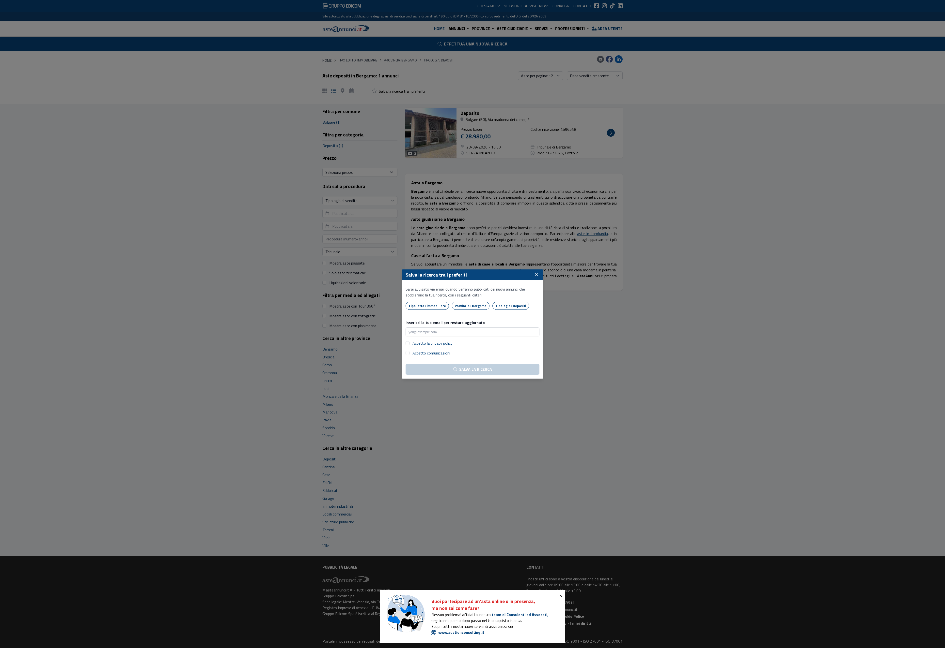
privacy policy (442, 343)
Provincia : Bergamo (471, 305)
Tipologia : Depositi (510, 305)
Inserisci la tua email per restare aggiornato (445, 322)
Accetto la (432, 343)
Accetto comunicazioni (431, 353)
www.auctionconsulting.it (461, 632)
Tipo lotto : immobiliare (427, 305)
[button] (562, 596)
